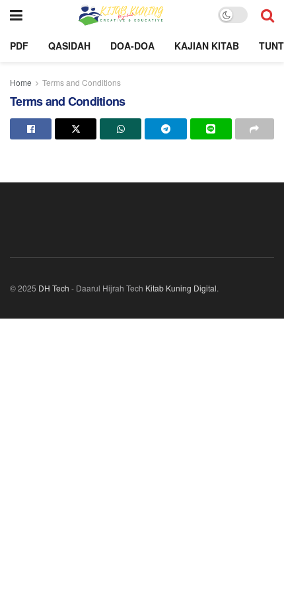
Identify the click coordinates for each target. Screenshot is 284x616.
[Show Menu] (16, 14)
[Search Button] (267, 14)
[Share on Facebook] (31, 128)
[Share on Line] (211, 128)
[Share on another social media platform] (254, 128)
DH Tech (53, 287)
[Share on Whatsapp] (120, 128)
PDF (19, 45)
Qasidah (69, 45)
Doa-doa (132, 45)
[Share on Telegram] (165, 128)
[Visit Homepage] (120, 14)
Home (21, 82)
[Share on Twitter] (75, 128)
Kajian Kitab (206, 45)
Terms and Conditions (81, 82)
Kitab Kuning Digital (181, 287)
